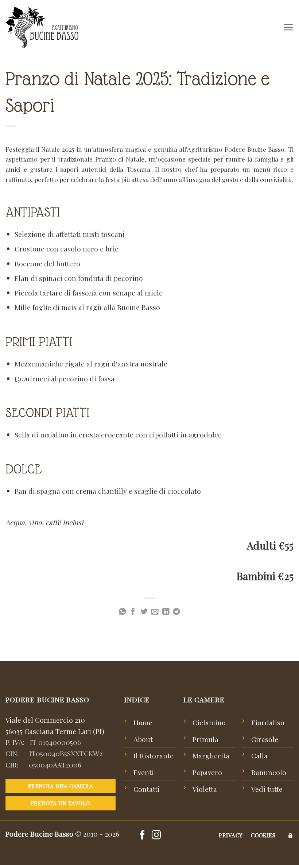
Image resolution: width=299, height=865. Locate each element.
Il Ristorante (153, 755)
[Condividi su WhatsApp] (122, 612)
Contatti (146, 789)
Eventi (143, 772)
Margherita (211, 755)
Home (142, 722)
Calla (259, 755)
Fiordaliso (267, 722)
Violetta (205, 789)
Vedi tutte (267, 789)
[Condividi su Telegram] (176, 612)
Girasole (264, 739)
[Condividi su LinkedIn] (166, 612)
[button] (288, 27)
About (143, 739)
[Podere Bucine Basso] (41, 27)
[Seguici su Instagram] (156, 835)
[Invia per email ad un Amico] (155, 612)
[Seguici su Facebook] (142, 835)
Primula (205, 739)
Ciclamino (209, 722)
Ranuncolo (268, 772)
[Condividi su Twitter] (144, 612)
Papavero (207, 772)
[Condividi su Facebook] (133, 612)
